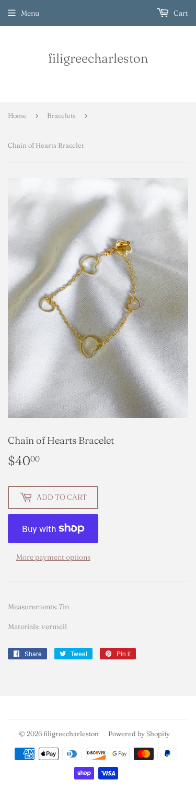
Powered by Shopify (139, 733)
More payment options (53, 557)
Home (17, 115)
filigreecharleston (98, 58)
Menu (30, 13)
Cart (180, 13)
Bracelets (61, 115)
